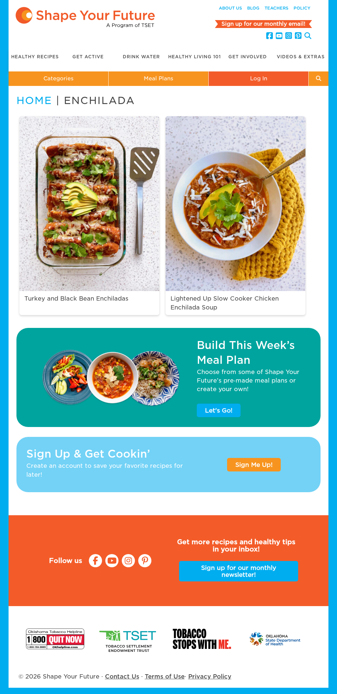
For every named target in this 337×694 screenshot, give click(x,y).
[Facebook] (269, 35)
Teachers (276, 8)
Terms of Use (165, 676)
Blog (253, 8)
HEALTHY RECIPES (35, 56)
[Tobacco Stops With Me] (202, 638)
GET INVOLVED (247, 56)
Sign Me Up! (253, 464)
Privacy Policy (209, 676)
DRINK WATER (141, 56)
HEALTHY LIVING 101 (194, 56)
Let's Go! (218, 410)
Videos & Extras (301, 56)
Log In (258, 78)
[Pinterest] (298, 35)
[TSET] (128, 638)
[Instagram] (289, 35)
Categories (58, 78)
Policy (302, 8)
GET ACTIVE (88, 56)
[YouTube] (279, 35)
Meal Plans (158, 78)
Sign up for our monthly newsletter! (238, 571)
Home (34, 100)
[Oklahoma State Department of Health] (275, 638)
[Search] (308, 37)
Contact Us (122, 676)
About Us (230, 8)
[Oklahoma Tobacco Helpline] (55, 638)
